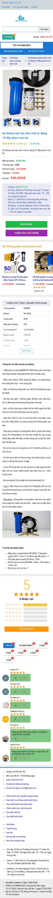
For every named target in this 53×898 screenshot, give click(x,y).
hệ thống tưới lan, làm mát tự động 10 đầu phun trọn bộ (39, 61)
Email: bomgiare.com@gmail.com (21, 788)
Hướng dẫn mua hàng (15, 837)
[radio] (16, 594)
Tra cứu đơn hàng (20, 7)
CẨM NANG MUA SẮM (13, 51)
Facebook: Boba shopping (17, 784)
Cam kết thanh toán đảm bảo (19, 804)
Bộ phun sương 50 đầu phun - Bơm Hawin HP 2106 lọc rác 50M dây (15, 279)
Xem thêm (26, 351)
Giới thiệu (10, 824)
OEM (17, 165)
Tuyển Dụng (11, 828)
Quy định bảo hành (14, 816)
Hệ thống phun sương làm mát (15, 61)
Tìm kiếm (44, 29)
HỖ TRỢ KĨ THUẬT (36, 51)
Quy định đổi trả (13, 812)
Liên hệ (34, 7)
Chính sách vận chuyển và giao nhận (22, 796)
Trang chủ (4, 61)
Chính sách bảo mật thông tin (19, 808)
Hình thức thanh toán (15, 841)
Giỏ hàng (9, 37)
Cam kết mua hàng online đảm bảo (21, 800)
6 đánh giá (21, 143)
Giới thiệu (6, 7)
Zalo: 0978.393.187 (14, 780)
